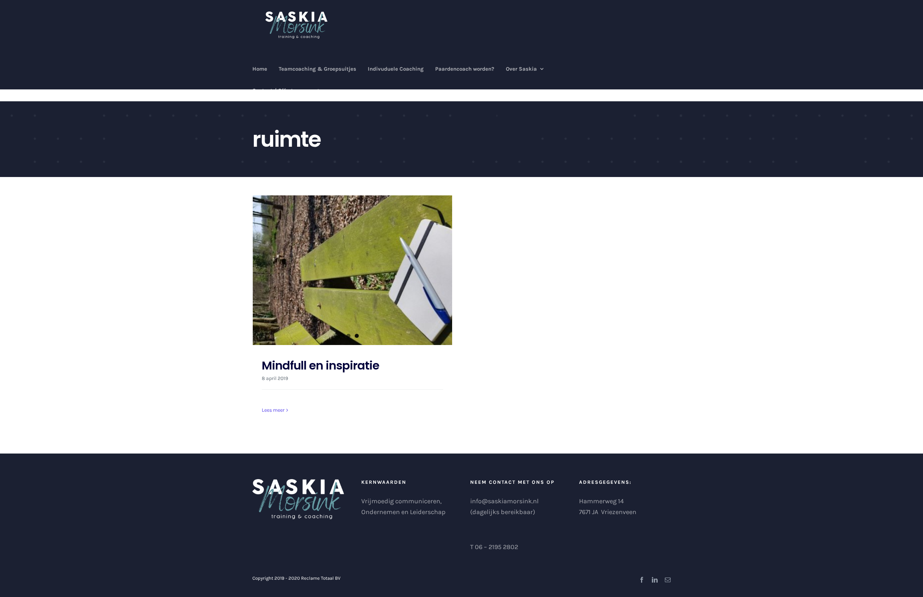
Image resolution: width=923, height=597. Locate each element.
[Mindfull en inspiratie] (352, 270)
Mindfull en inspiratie (320, 365)
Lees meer (273, 410)
